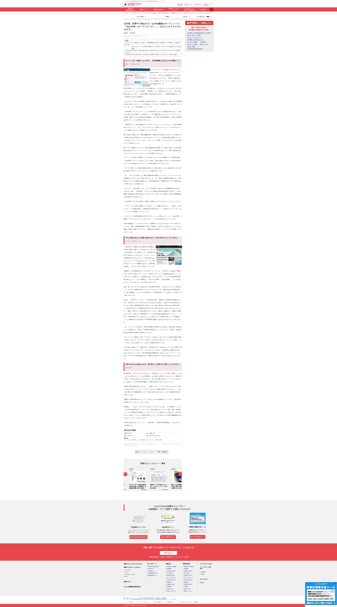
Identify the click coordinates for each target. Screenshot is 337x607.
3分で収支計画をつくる (197, 537)
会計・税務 (169, 573)
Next (180, 474)
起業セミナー (127, 581)
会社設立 (144, 537)
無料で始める (168, 553)
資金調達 (138, 537)
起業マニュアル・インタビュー (132, 567)
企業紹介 (154, 12)
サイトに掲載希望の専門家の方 (132, 586)
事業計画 (132, 537)
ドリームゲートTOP (128, 12)
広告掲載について (171, 602)
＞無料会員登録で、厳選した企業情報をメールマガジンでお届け (168, 557)
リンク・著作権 (128, 602)
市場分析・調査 (170, 584)
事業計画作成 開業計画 (153, 566)
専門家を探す (186, 563)
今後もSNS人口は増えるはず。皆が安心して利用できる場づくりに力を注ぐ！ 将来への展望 (151, 54)
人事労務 (169, 586)
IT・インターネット (171, 577)
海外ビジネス (170, 588)
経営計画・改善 (170, 575)
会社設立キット (152, 571)
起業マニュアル (137, 12)
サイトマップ (203, 579)
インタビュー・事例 (146, 12)
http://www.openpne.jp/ (155, 435)
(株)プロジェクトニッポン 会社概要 (189, 602)
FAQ (126, 576)
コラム (126, 572)
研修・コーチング (171, 591)
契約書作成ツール (152, 575)
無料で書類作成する (168, 537)
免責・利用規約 (157, 602)
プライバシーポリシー (143, 602)
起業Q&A (168, 563)
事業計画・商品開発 (171, 566)
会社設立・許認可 (171, 571)
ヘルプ (202, 582)
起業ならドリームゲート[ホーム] (133, 563)
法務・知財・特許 (171, 579)
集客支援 (169, 582)
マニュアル (127, 569)
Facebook (203, 571)
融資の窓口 (150, 568)
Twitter (202, 574)
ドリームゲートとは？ (206, 563)
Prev (125, 474)
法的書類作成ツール (153, 573)
